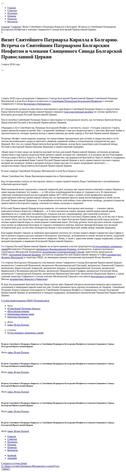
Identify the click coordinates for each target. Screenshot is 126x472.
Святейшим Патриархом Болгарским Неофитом (76, 101)
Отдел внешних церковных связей (25, 332)
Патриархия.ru (41, 300)
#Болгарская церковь (18, 311)
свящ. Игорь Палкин (18, 325)
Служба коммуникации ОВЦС (17, 300)
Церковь (11, 16)
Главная (11, 7)
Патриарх (12, 13)
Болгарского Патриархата (37, 104)
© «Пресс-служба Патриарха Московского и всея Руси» (30, 466)
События (12, 10)
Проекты (12, 18)
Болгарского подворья (102, 276)
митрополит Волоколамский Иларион (56, 249)
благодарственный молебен (78, 111)
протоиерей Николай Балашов (25, 254)
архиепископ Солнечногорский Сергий (63, 252)
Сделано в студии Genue (14, 463)
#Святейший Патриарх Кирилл (23, 308)
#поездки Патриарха (18, 317)
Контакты (12, 21)
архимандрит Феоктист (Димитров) (28, 279)
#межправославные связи (20, 314)
